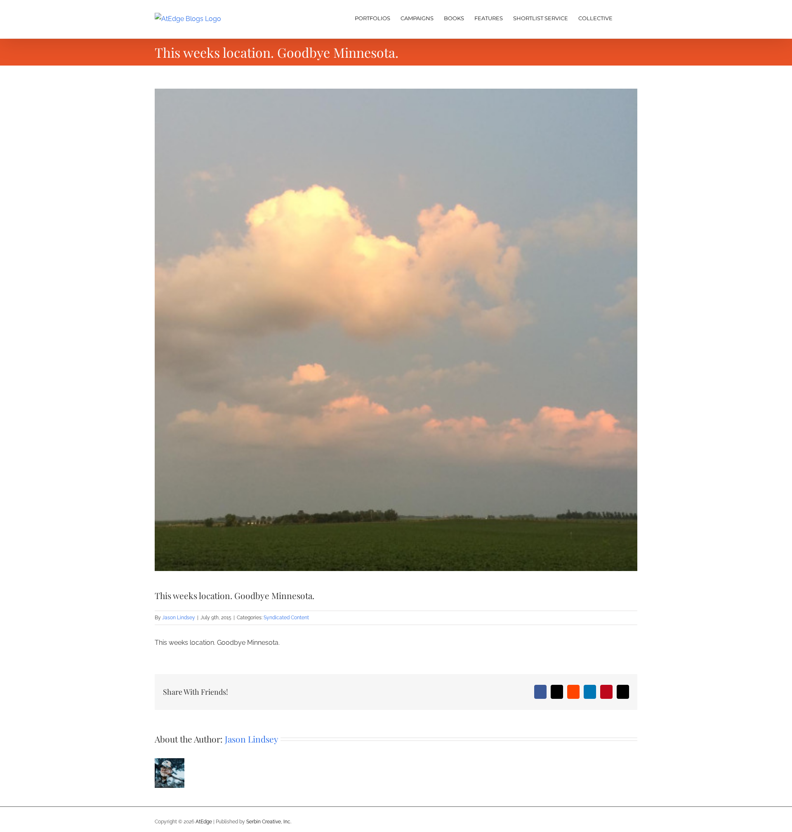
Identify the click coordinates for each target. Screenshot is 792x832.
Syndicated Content (286, 617)
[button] (625, 17)
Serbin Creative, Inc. (268, 822)
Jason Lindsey (178, 617)
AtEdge (204, 822)
